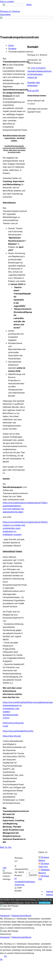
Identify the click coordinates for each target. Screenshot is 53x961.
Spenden (33, 875)
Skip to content (7, 1)
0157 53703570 (38, 68)
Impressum (5, 915)
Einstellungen (45, 902)
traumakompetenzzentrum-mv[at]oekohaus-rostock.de (39, 74)
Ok (5, 956)
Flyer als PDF (33, 90)
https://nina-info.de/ (12, 736)
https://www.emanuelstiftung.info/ (18, 731)
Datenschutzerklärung (21, 915)
